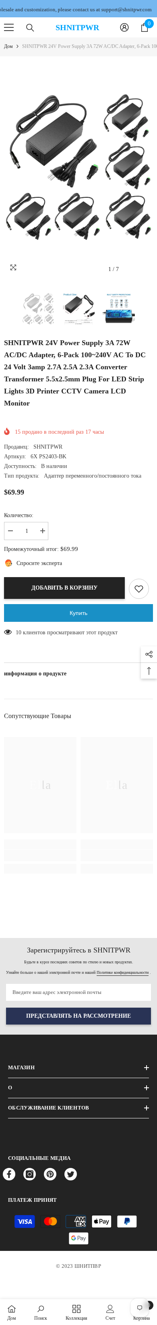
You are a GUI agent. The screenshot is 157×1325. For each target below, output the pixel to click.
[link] (40, 855)
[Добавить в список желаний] (139, 589)
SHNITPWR (47, 447)
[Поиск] (30, 28)
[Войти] (124, 27)
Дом (8, 46)
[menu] (9, 27)
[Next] (145, 269)
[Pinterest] (50, 1174)
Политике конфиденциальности (123, 972)
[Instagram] (29, 1174)
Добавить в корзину (64, 588)
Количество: (18, 515)
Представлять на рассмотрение (78, 1016)
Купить (78, 613)
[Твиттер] (70, 1174)
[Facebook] (9, 1174)
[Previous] (130, 269)
